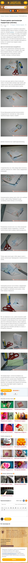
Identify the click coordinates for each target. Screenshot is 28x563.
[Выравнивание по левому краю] (11, 508)
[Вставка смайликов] (18, 508)
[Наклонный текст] (4, 508)
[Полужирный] (2, 508)
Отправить (7, 519)
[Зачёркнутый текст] (8, 508)
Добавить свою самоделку (6, 539)
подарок (12, 32)
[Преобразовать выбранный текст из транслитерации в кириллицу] (2, 510)
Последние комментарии (5, 541)
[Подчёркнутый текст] (6, 508)
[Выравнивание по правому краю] (15, 508)
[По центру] (13, 508)
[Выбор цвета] (21, 508)
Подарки (13, 24)
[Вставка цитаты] (25, 508)
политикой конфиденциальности (9, 553)
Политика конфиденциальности (7, 546)
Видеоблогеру (3, 542)
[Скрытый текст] (23, 508)
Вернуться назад (6, 390)
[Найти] (25, 7)
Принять (14, 559)
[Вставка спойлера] (4, 510)
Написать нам (3, 544)
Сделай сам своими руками (14, 2)
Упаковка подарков (20, 24)
